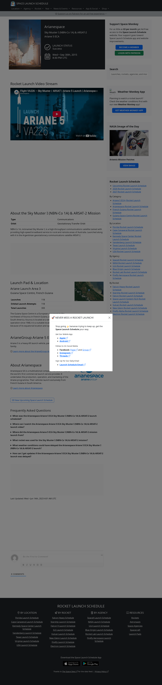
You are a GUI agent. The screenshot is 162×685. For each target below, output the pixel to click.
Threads (64, 356)
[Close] (109, 318)
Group (85, 349)
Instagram (65, 352)
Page (73, 349)
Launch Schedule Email (72, 364)
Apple (63, 338)
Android (64, 341)
